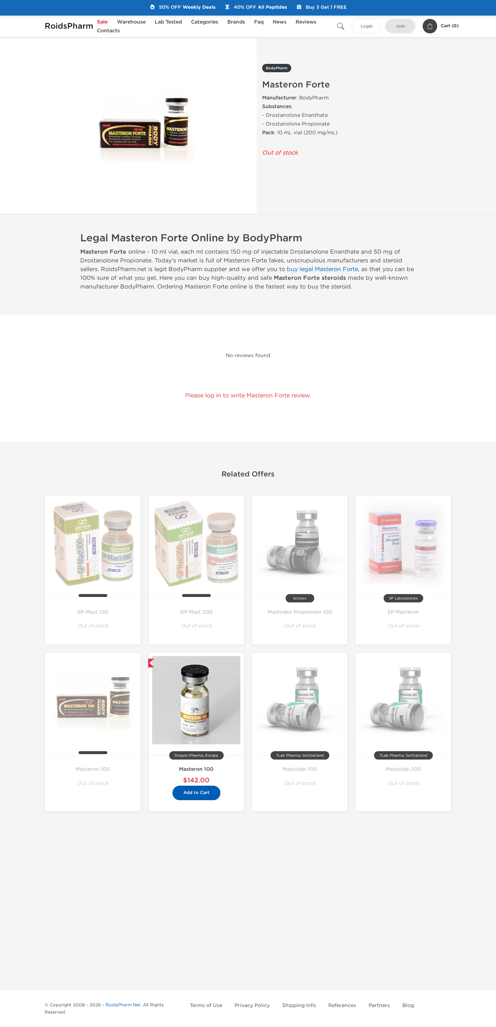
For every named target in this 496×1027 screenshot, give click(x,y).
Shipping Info (299, 1005)
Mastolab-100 (299, 769)
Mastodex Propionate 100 (300, 612)
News (279, 22)
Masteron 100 (93, 769)
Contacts (108, 31)
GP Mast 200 (196, 612)
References (342, 1005)
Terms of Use (206, 1005)
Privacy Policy (252, 1005)
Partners (379, 1005)
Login (367, 26)
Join (400, 26)
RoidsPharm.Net (123, 1004)
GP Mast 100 (93, 612)
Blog (408, 1005)
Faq (259, 22)
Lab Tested (168, 22)
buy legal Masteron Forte (322, 269)
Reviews (306, 22)
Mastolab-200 (403, 769)
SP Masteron (403, 612)
